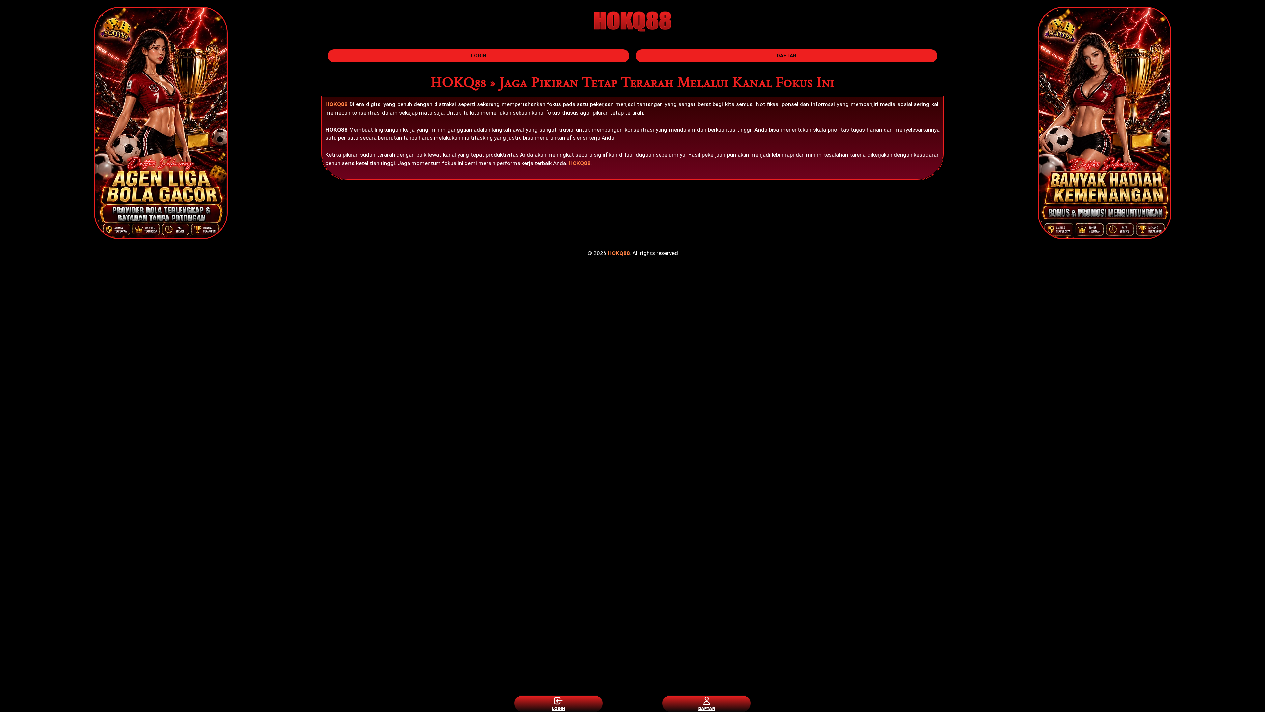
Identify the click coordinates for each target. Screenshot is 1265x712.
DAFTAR (706, 708)
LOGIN (558, 708)
